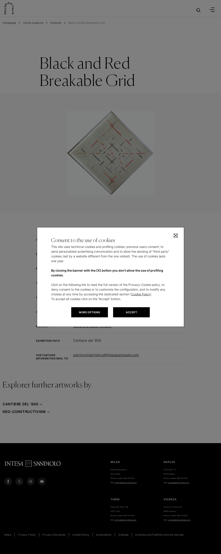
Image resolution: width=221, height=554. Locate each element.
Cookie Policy (140, 294)
